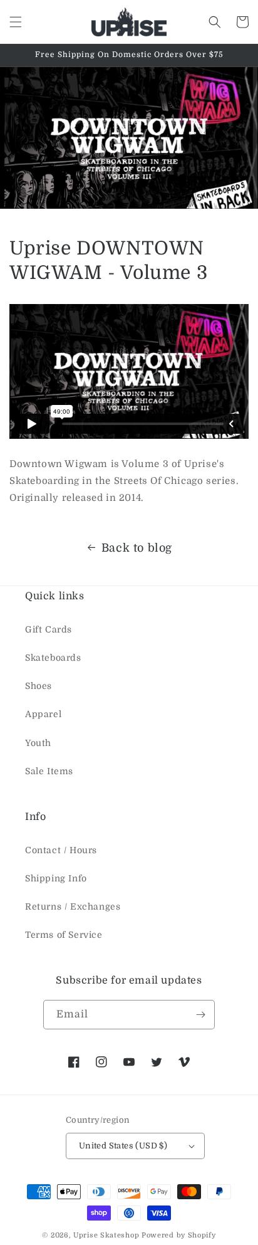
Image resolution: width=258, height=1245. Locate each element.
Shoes (38, 686)
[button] (15, 22)
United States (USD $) (123, 1145)
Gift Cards (48, 629)
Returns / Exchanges (72, 906)
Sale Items (49, 771)
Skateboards (53, 658)
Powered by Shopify (179, 1235)
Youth (38, 743)
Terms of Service (64, 935)
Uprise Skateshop (106, 1235)
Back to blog (136, 548)
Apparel (43, 714)
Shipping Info (56, 878)
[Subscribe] (200, 1014)
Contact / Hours (61, 850)
